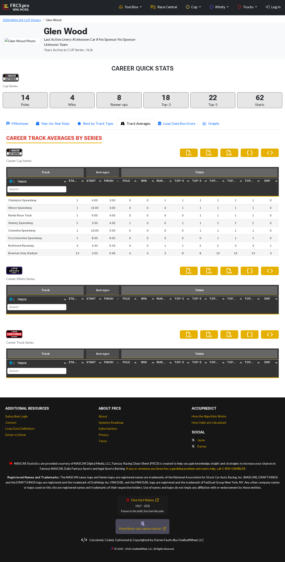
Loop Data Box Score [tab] (179, 123)
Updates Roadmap (111, 422)
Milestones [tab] (19, 123)
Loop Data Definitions (20, 428)
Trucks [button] (248, 7)
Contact (10, 422)
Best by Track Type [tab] (98, 123)
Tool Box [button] (131, 7)
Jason (201, 440)
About (103, 416)
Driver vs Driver (15, 435)
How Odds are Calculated (209, 422)
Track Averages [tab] (138, 123)
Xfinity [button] (220, 7)
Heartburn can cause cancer (140, 528)
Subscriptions (108, 428)
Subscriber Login (16, 416)
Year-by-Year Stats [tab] (55, 123)
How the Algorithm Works (209, 416)
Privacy (104, 435)
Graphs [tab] (213, 123)
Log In (276, 7)
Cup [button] (194, 7)
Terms (103, 441)
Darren (201, 446)
